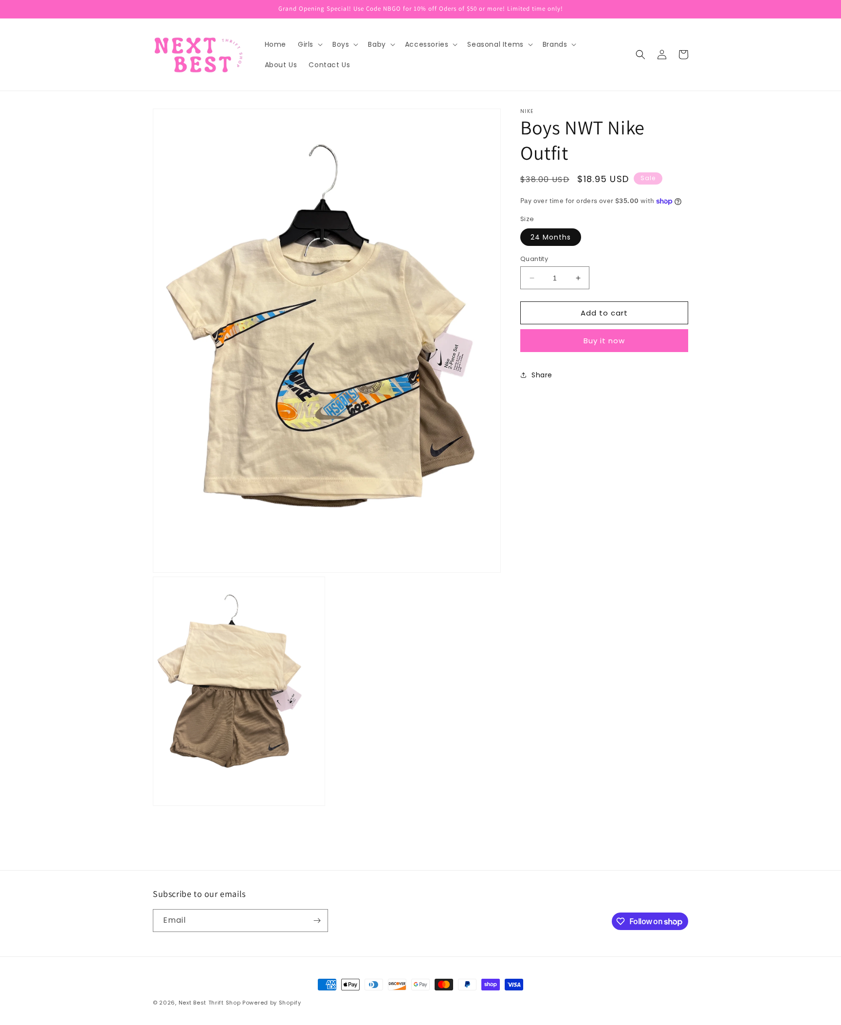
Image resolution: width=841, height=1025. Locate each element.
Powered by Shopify (271, 1002)
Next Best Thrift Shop (210, 1002)
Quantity (534, 258)
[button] (309, 44)
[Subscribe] (317, 920)
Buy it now (604, 340)
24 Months (550, 237)
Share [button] (541, 375)
